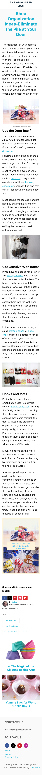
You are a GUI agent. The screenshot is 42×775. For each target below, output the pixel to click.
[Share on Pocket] (20, 598)
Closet (4, 608)
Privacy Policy (11, 757)
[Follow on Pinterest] (20, 745)
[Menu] (3, 4)
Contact (8, 754)
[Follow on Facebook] (8, 745)
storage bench (16, 331)
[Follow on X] (14, 745)
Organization (13, 608)
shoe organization (10, 632)
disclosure (8, 151)
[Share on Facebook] (4, 598)
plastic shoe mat (20, 406)
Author (14, 602)
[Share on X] (10, 598)
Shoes (25, 632)
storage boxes (15, 275)
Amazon (15, 178)
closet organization (11, 620)
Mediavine (35, 767)
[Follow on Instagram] (27, 745)
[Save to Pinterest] (15, 598)
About (7, 750)
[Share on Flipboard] (25, 598)
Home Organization (11, 626)
